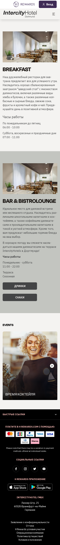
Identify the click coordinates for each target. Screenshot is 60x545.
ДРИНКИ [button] (20, 286)
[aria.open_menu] (54, 14)
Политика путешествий (30, 536)
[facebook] (16, 468)
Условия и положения (30, 539)
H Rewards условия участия (30, 529)
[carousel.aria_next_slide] (52, 366)
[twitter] (34, 468)
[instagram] (25, 468)
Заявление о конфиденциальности (30, 522)
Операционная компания (30, 532)
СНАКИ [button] (19, 297)
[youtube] (44, 468)
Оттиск (30, 525)
